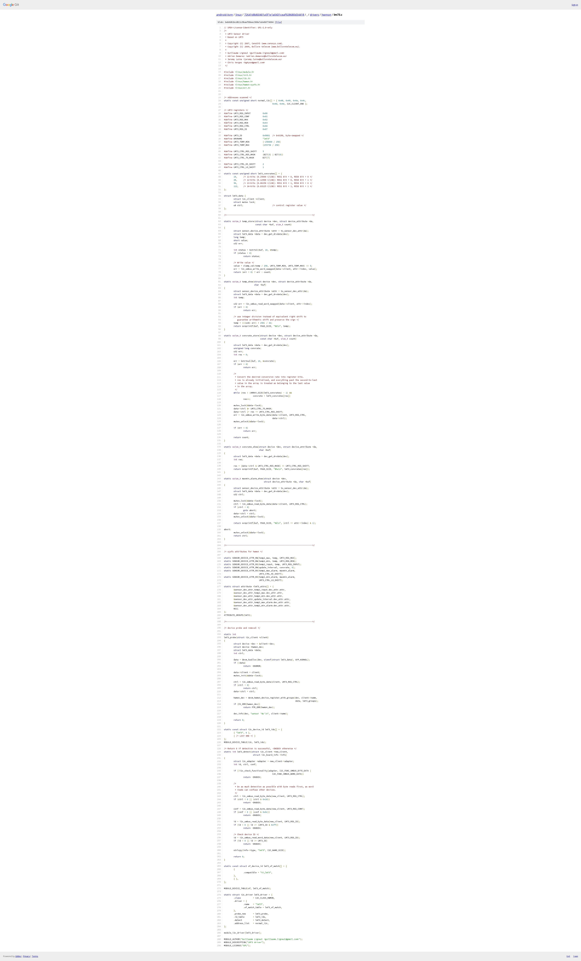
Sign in (575, 4)
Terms (35, 956)
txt (568, 956)
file (278, 22)
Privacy (26, 956)
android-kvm (224, 14)
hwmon (326, 14)
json (575, 956)
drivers (314, 14)
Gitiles (18, 956)
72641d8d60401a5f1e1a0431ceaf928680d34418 (274, 14)
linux (238, 14)
